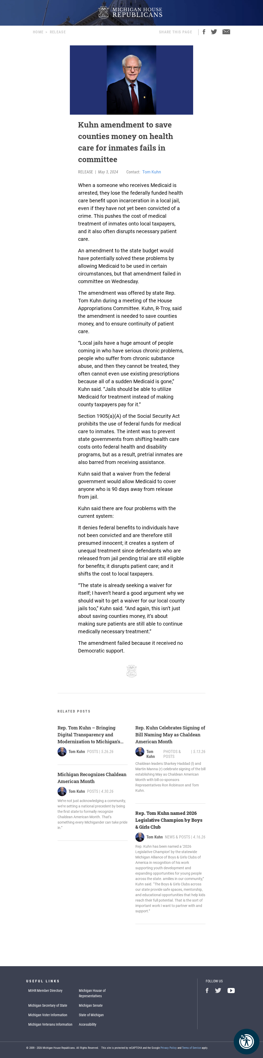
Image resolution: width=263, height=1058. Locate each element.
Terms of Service (191, 1048)
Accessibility (87, 1024)
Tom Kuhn (151, 172)
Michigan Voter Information (47, 1015)
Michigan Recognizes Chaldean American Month (92, 777)
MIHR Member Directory (45, 990)
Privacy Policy (169, 1048)
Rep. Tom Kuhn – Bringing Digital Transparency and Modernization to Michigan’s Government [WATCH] (89, 735)
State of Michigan (91, 1015)
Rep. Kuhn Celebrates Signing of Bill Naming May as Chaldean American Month (170, 735)
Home (38, 32)
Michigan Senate (91, 1005)
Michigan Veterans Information (50, 1024)
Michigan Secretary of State (47, 1005)
